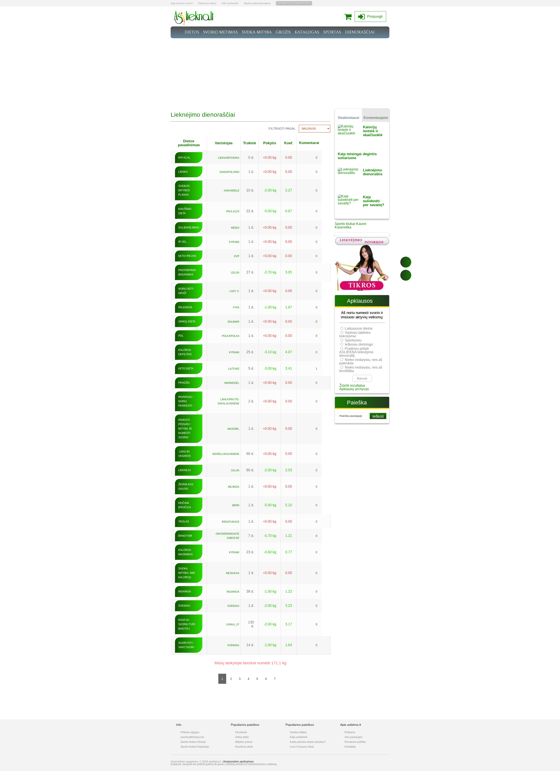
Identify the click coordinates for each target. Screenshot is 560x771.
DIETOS (192, 32)
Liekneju (184, 470)
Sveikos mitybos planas (184, 190)
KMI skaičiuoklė (230, 3)
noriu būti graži (185, 291)
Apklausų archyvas (354, 389)
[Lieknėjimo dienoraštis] (350, 178)
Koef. (288, 143)
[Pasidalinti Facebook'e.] (405, 262)
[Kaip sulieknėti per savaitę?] (350, 205)
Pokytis (269, 143)
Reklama (350, 732)
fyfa (236, 307)
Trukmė (249, 143)
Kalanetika (343, 227)
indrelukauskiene (225, 454)
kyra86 (234, 242)
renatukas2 (230, 521)
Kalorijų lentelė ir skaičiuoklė (372, 131)
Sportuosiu (353, 340)
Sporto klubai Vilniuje (193, 741)
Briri (235, 505)
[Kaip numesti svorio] (194, 24)
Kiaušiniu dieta (184, 211)
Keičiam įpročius (184, 505)
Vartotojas (224, 143)
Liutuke (233, 368)
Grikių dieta (186, 321)
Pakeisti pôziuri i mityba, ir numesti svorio (185, 428)
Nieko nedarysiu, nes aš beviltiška (360, 369)
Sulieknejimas (188, 227)
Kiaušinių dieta (244, 746)
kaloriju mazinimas (185, 552)
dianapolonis (229, 172)
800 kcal (184, 157)
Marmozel (231, 383)
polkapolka (230, 336)
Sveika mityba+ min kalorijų (186, 573)
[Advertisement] (280, 71)
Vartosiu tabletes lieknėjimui (355, 334)
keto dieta (185, 368)
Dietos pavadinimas (189, 143)
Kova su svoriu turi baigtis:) (186, 624)
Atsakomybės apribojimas (238, 761)
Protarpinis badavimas (187, 272)
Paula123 (232, 211)
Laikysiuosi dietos (359, 328)
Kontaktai (350, 746)
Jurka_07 (232, 624)
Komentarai (309, 143)
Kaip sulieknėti (298, 737)
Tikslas (183, 521)
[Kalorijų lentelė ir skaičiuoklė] (350, 135)
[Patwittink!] (405, 275)
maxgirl (233, 428)
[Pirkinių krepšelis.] (349, 16)
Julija (235, 470)
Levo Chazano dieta (302, 746)
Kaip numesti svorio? (182, 3)
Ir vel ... (183, 241)
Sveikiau (184, 605)
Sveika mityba (298, 732)
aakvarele (231, 190)
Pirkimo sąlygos (189, 732)
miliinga (233, 486)
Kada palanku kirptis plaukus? (308, 741)
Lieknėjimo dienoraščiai (203, 114)
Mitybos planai (243, 741)
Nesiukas (232, 573)
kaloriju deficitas (185, 352)
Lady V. (234, 291)
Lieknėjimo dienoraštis (372, 172)
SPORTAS (332, 32)
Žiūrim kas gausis (185, 486)
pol (181, 335)
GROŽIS (283, 32)
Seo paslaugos (353, 737)
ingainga (184, 591)
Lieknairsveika (228, 157)
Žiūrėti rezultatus (352, 385)
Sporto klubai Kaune (350, 224)
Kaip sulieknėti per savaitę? (373, 201)
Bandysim (185, 535)
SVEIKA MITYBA (257, 32)
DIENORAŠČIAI (359, 32)
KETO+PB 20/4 (187, 256)
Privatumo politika (355, 741)
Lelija (235, 272)
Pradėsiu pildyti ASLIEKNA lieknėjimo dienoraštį (356, 352)
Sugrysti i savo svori (186, 645)
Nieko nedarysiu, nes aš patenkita (360, 361)
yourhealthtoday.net (192, 737)
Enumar (233, 321)
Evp (236, 256)
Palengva (185, 307)
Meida (235, 227)
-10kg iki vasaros (184, 454)
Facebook (241, 732)
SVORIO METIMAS (220, 32)
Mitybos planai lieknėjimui (257, 3)
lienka (183, 171)
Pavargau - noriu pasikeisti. (186, 401)
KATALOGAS (307, 32)
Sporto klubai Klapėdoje (194, 746)
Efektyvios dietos (207, 3)
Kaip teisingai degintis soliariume (357, 156)
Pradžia (184, 382)
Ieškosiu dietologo (359, 344)
